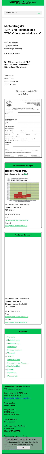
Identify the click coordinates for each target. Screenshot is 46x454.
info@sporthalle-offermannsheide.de (17, 398)
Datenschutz (12, 376)
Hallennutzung (13, 343)
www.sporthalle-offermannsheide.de (16, 225)
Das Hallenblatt (13, 366)
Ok (23, 447)
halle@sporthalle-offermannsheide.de (16, 220)
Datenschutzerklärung (25, 445)
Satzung (10, 356)
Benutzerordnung (14, 350)
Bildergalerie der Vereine (17, 363)
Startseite (11, 337)
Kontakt (10, 369)
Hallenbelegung (13, 340)
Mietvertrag (12, 347)
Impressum (11, 372)
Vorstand (11, 353)
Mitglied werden (13, 360)
